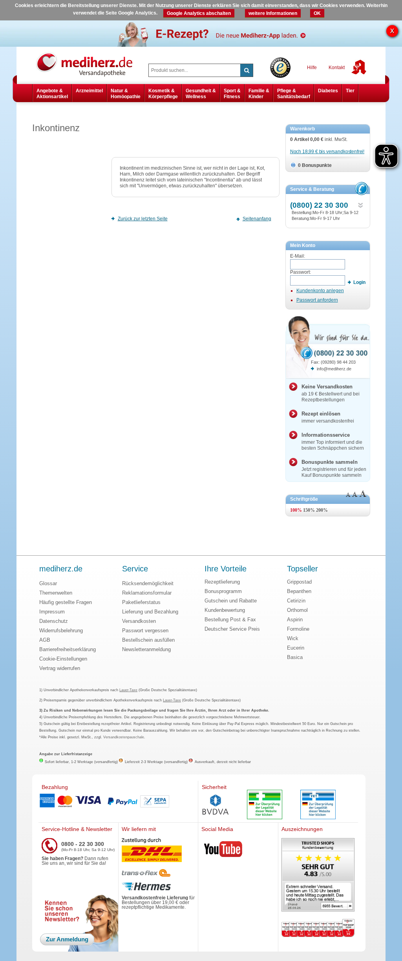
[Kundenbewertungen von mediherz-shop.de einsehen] (317, 875)
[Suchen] (246, 70)
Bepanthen (299, 591)
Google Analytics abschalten (199, 13)
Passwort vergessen (145, 630)
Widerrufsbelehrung (61, 630)
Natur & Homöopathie (126, 93)
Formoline (298, 629)
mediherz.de (60, 569)
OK (317, 13)
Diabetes (328, 90)
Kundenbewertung (225, 610)
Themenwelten (55, 593)
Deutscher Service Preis (232, 629)
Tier (350, 90)
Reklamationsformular (147, 593)
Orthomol (297, 610)
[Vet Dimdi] (318, 805)
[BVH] (215, 805)
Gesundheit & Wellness (201, 93)
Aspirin (295, 619)
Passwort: (300, 272)
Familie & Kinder (259, 93)
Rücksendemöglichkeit (148, 583)
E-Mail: (297, 256)
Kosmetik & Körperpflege (163, 93)
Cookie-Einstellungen (63, 659)
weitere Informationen (273, 13)
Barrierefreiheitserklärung (67, 649)
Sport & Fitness (232, 93)
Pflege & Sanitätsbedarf (293, 93)
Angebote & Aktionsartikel (52, 93)
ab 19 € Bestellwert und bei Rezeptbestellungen (331, 393)
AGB (44, 640)
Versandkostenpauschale (123, 737)
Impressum (52, 612)
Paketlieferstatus (141, 602)
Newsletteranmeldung (146, 649)
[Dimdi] (264, 805)
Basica (295, 657)
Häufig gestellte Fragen (65, 602)
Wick (292, 638)
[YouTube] (223, 850)
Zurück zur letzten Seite (143, 218)
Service (135, 569)
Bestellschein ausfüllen (148, 640)
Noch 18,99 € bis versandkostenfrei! (327, 151)
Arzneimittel (89, 90)
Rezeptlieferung (222, 582)
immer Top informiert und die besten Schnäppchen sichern (333, 441)
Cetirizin (296, 601)
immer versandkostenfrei (328, 417)
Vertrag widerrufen (59, 668)
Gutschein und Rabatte (231, 601)
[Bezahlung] (118, 801)
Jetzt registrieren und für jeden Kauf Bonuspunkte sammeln (334, 468)
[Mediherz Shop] (88, 64)
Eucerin (295, 648)
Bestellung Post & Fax (230, 619)
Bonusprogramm (223, 591)
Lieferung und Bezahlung (150, 612)
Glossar (48, 583)
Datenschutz (53, 621)
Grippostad (299, 582)
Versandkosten (139, 621)
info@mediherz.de (334, 368)
